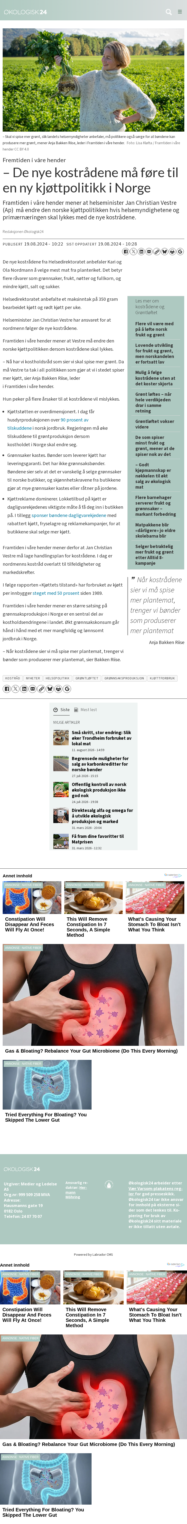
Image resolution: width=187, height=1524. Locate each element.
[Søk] (168, 12)
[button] (61, 711)
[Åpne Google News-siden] (180, 251)
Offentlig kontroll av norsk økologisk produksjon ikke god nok (99, 790)
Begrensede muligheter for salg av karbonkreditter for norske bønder (100, 764)
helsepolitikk (57, 678)
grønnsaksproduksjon (124, 678)
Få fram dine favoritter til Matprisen (98, 839)
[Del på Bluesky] (164, 251)
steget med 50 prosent (56, 593)
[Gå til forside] (80, 12)
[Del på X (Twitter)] (133, 251)
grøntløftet (87, 678)
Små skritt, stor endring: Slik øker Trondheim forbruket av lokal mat (101, 738)
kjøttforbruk (162, 678)
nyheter (33, 678)
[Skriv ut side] (172, 251)
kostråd (12, 678)
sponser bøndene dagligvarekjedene (69, 515)
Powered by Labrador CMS (93, 1254)
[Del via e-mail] (149, 251)
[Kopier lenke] (156, 251)
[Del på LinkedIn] (141, 251)
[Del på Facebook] (125, 251)
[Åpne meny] (178, 12)
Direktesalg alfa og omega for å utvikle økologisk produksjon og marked (102, 816)
